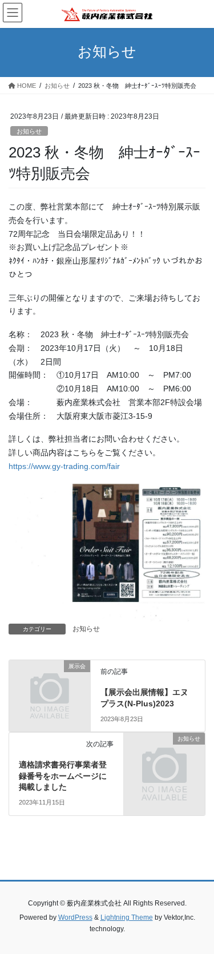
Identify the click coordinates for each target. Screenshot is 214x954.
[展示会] (49, 684)
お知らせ (29, 131)
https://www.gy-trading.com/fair (64, 466)
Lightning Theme (126, 917)
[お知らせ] (164, 757)
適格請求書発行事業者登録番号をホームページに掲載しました (63, 775)
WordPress (75, 917)
